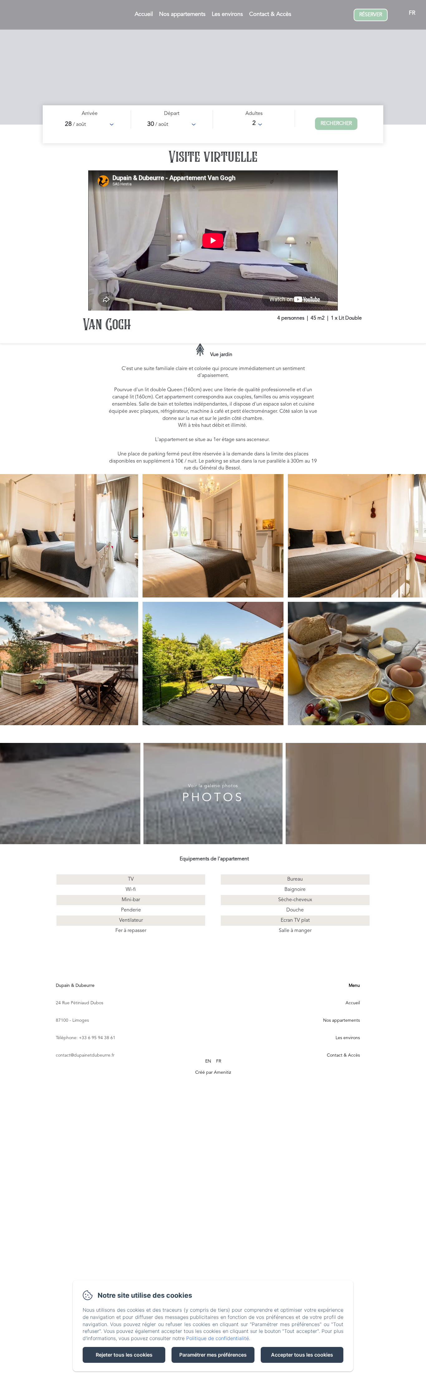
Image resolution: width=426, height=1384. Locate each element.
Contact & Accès (270, 14)
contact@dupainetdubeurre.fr (85, 1055)
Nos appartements (182, 14)
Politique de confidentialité (217, 1338)
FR (218, 1061)
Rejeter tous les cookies (124, 1355)
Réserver (370, 14)
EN (208, 1061)
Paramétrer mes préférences (213, 1355)
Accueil (144, 14)
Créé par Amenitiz (213, 1072)
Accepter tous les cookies (302, 1355)
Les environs (227, 14)
